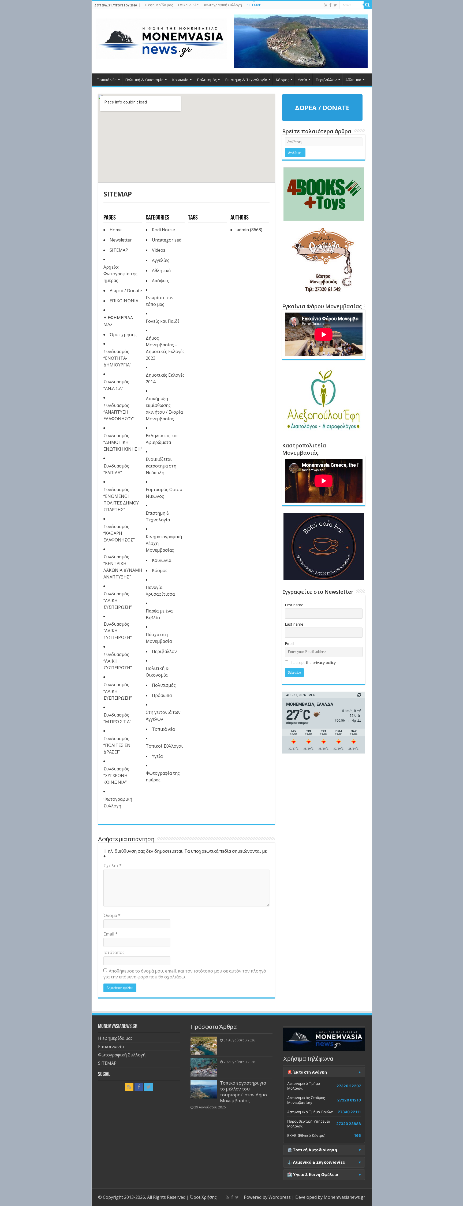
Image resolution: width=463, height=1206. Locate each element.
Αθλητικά (353, 79)
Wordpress (279, 1197)
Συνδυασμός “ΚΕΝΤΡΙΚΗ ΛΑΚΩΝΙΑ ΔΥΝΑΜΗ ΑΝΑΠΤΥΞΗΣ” (122, 567)
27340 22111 (349, 1112)
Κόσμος (282, 79)
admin (243, 230)
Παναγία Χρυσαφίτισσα (160, 590)
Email (110, 934)
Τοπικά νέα (107, 79)
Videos (158, 250)
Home (116, 230)
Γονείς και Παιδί (162, 321)
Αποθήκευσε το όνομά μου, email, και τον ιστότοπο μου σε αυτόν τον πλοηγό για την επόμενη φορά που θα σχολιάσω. (184, 974)
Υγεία (302, 79)
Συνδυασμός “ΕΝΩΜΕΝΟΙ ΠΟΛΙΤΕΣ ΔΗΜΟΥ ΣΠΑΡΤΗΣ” (121, 500)
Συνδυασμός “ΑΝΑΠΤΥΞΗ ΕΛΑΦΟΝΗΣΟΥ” (119, 412)
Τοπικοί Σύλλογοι (164, 746)
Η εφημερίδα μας (159, 4)
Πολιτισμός (206, 79)
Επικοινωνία (188, 4)
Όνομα (112, 915)
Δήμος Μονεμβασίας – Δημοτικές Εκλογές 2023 (165, 348)
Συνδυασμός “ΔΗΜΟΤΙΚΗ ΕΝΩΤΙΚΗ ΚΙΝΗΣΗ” (122, 442)
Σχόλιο (112, 866)
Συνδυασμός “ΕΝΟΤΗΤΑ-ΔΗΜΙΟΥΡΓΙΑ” (117, 358)
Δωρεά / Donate (126, 291)
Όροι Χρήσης (203, 1197)
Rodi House (163, 230)
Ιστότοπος (114, 952)
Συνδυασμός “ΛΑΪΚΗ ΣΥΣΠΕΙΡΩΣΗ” (117, 630)
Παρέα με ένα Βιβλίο (159, 614)
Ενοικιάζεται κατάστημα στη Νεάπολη (161, 466)
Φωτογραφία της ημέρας (163, 776)
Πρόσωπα (162, 695)
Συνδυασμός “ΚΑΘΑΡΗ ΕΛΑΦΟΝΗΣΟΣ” (119, 533)
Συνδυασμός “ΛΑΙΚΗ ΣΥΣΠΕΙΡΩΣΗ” (117, 600)
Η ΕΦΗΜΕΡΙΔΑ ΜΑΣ (118, 321)
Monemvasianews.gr (344, 1197)
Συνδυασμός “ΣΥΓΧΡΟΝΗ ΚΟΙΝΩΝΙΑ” (116, 775)
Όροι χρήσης (123, 334)
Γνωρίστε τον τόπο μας (160, 301)
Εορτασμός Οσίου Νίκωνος (164, 493)
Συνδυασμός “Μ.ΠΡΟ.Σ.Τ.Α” (117, 718)
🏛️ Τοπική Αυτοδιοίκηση (312, 1150)
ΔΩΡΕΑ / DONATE (322, 107)
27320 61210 (349, 1100)
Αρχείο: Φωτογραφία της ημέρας (120, 273)
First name (294, 604)
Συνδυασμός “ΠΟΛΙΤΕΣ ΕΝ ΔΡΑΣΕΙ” (116, 745)
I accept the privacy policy (313, 662)
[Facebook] (330, 5)
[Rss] (326, 5)
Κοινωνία (180, 79)
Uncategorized (166, 240)
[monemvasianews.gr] (161, 37)
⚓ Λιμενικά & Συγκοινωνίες (316, 1162)
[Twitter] (335, 5)
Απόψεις (160, 281)
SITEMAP (254, 4)
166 (357, 1135)
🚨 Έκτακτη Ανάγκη (307, 1072)
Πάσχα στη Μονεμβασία (159, 638)
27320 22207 (349, 1086)
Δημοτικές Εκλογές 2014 (165, 378)
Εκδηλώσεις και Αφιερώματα (162, 439)
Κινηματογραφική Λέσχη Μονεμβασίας (164, 543)
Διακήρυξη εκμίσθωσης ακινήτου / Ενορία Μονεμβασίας (164, 409)
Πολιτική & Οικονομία (144, 79)
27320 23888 (348, 1124)
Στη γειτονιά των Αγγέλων (163, 715)
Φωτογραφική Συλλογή (223, 4)
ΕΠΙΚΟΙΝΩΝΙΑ (124, 301)
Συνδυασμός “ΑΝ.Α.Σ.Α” (116, 385)
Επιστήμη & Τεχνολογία (246, 79)
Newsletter (121, 240)
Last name (294, 624)
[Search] (368, 5)
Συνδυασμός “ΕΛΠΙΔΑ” (116, 469)
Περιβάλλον (326, 79)
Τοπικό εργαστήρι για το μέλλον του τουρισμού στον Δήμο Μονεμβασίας (243, 1092)
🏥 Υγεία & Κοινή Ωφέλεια (312, 1174)
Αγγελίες (160, 260)
